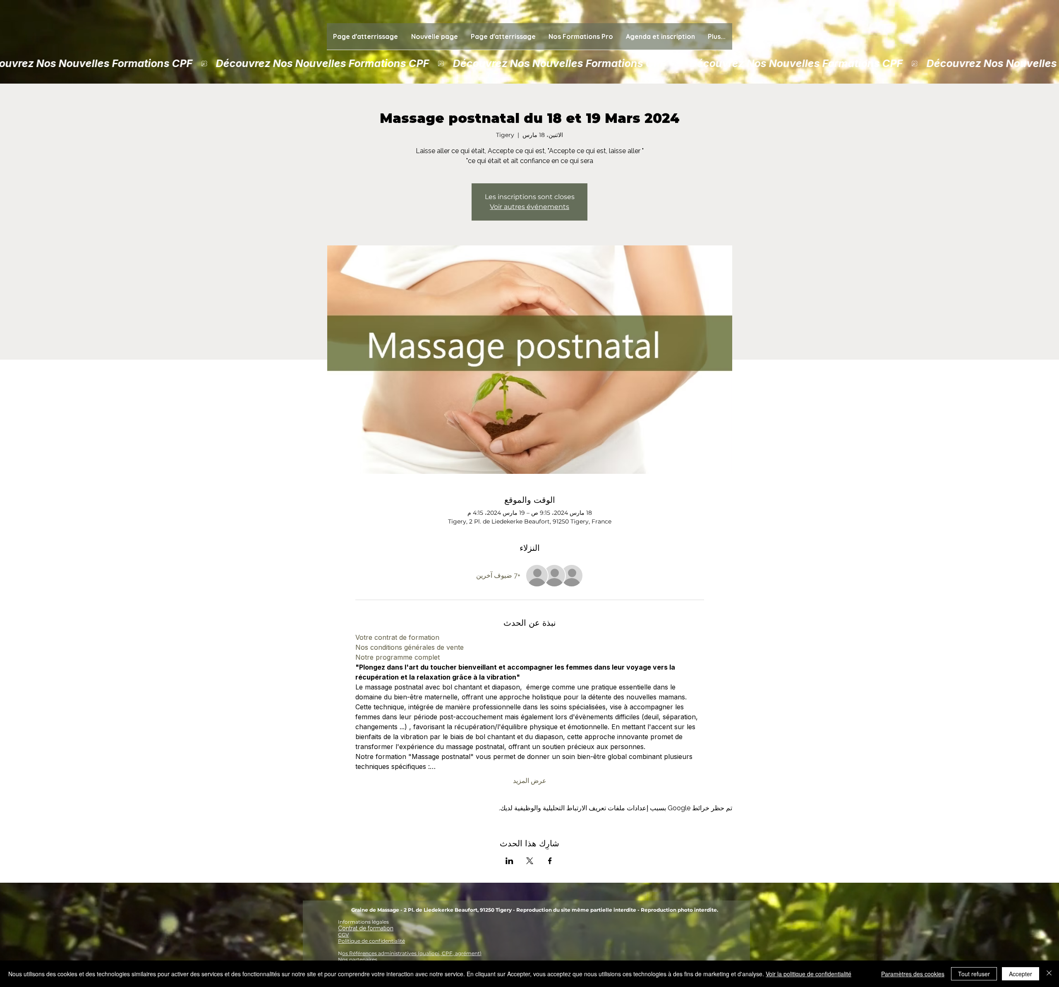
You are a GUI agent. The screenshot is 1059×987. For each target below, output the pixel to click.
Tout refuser (974, 974)
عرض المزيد (529, 781)
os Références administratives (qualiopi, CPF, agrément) (412, 953)
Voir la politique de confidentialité (808, 974)
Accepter (1020, 974)
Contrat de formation (365, 928)
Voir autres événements (529, 207)
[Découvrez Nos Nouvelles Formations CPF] (529, 63)
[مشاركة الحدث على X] (530, 860)
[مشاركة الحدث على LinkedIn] (509, 860)
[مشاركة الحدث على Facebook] (550, 860)
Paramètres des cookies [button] (912, 974)
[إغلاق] (1049, 973)
